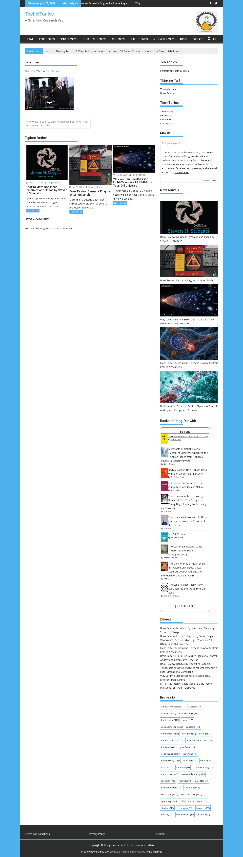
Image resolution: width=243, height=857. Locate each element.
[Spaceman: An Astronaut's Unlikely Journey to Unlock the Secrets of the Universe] (164, 523)
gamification (187, 747)
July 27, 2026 (78, 187)
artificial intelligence (173, 706)
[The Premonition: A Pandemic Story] (164, 443)
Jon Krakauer (181, 172)
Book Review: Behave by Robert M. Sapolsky (185, 663)
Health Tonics (139, 39)
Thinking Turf (33, 210)
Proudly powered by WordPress (99, 851)
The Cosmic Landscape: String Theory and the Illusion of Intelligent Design (185, 550)
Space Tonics (68, 39)
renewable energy (193, 774)
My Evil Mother (176, 534)
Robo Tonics (47, 39)
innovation (208, 760)
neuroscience (170, 774)
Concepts (165, 123)
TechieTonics (39, 14)
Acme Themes (154, 851)
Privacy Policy (97, 833)
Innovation (166, 119)
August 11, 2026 (35, 182)
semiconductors (171, 787)
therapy (167, 814)
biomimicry (168, 713)
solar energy (169, 794)
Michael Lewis (176, 440)
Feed (167, 619)
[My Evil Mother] (164, 540)
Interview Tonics (164, 39)
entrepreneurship (172, 740)
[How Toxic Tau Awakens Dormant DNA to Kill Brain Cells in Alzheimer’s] (189, 344)
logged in (45, 228)
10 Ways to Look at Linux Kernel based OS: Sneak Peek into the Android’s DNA (57, 123)
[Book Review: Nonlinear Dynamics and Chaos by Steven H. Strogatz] (189, 218)
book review (170, 720)
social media (192, 787)
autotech (194, 706)
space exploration (172, 801)
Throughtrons (168, 89)
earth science (170, 733)
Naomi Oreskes (169, 464)
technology (185, 807)
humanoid (190, 760)
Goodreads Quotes (210, 180)
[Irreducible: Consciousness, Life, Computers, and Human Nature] (164, 489)
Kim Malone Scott (177, 477)
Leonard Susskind (170, 558)
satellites (201, 780)
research (168, 780)
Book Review (167, 93)
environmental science (199, 740)
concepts (193, 726)
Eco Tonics (118, 39)
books (187, 720)
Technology (166, 111)
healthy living (170, 760)
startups (167, 807)
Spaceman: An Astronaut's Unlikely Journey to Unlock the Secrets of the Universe (187, 521)
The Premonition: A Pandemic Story (188, 436)
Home (30, 39)
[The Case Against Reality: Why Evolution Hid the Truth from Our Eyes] (164, 591)
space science (197, 801)
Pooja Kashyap (53, 71)
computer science (172, 726)
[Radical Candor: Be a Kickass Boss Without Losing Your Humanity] (164, 476)
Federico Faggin (176, 490)
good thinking (170, 753)
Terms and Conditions (37, 833)
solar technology (191, 794)
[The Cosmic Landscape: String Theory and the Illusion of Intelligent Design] (164, 553)
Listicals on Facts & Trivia (174, 70)
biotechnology (188, 713)
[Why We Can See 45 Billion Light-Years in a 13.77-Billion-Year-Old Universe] (189, 301)
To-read (185, 431)
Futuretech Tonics (94, 39)
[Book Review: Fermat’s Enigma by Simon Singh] (189, 261)
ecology (205, 733)
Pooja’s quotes (172, 142)
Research (165, 115)
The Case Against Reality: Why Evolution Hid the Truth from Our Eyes (187, 588)
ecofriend (189, 733)
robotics (185, 780)
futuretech (169, 747)
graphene (190, 753)
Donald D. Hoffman (171, 596)
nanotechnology (203, 767)
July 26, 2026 (121, 174)
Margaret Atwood (177, 537)
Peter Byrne (167, 579)
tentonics (203, 807)
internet (167, 767)
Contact (198, 39)
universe (203, 814)
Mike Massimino (169, 511)
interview (183, 767)
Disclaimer (159, 833)
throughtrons (185, 814)
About (183, 39)
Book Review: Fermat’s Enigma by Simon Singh (186, 280)
